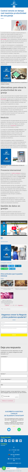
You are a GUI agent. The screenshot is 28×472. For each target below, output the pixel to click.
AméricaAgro (4, 39)
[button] (14, 7)
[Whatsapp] (19, 429)
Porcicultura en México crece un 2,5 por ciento (7, 289)
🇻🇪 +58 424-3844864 (14, 454)
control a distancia (16, 173)
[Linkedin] (13, 441)
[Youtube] (9, 441)
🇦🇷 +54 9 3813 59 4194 (14, 459)
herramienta (3, 99)
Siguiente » (20, 305)
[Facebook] (2, 441)
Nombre (3, 373)
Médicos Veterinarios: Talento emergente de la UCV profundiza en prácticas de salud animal (7, 302)
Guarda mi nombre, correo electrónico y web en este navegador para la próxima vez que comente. (14, 392)
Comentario (4, 356)
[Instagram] (17, 441)
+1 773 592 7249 (14, 450)
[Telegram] (9, 429)
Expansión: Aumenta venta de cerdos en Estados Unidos (21, 289)
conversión (13, 125)
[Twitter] (5, 441)
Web (2, 384)
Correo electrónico (6, 379)
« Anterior (7, 305)
